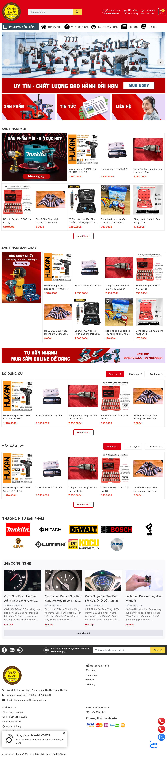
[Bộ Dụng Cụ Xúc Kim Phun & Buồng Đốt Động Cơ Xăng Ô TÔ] (83, 200)
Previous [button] (6, 62)
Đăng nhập (149, 13)
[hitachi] (50, 529)
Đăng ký (158, 650)
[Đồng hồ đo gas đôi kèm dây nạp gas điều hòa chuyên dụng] (115, 200)
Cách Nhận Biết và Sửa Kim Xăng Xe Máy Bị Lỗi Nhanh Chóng (63, 598)
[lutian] (50, 544)
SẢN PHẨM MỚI (14, 129)
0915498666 (112, 13)
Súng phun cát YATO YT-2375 (33, 735)
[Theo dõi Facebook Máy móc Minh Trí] (4, 649)
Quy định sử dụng (11, 726)
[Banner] (28, 107)
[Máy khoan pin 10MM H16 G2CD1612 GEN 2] (83, 149)
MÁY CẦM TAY (13, 446)
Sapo (63, 754)
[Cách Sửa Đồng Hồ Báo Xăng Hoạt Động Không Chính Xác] (22, 580)
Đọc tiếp (8, 624)
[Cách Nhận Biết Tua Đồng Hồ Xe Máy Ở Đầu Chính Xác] (103, 580)
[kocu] (83, 544)
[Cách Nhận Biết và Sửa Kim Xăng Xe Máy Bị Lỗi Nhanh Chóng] (63, 580)
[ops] (116, 544)
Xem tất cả (83, 236)
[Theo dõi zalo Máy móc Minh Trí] (12, 649)
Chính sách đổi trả (11, 721)
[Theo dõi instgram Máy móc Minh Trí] (20, 649)
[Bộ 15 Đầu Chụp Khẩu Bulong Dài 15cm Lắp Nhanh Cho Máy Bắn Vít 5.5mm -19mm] (50, 200)
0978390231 (44, 694)
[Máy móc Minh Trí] (14, 12)
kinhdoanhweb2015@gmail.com (30, 700)
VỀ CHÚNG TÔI (79, 27)
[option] (83, 62)
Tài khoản (150, 10)
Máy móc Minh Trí (95, 712)
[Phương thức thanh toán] (106, 724)
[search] (77, 12)
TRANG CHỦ (54, 27)
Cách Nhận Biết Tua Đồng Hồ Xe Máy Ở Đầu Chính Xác (102, 598)
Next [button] (160, 62)
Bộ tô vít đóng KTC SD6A (114, 168)
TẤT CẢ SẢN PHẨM (108, 27)
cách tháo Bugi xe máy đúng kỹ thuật (144, 598)
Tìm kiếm (91, 670)
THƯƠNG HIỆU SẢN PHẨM (23, 518)
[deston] (149, 529)
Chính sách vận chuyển (14, 716)
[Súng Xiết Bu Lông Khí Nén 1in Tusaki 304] (148, 149)
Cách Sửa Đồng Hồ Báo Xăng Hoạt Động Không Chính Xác (20, 598)
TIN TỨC (133, 27)
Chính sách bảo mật (12, 712)
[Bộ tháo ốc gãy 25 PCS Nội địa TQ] (18, 200)
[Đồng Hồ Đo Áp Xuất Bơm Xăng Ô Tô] (148, 200)
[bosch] (116, 529)
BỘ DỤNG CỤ (12, 373)
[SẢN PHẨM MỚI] (34, 157)
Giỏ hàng (90, 684)
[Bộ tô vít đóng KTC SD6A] (115, 149)
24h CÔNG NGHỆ (17, 563)
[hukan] (18, 544)
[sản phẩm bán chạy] (21, 277)
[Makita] (18, 529)
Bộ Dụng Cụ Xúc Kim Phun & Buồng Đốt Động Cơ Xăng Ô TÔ (83, 222)
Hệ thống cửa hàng (133, 12)
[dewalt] (83, 529)
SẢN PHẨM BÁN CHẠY (19, 247)
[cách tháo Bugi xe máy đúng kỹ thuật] (144, 580)
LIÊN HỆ (152, 27)
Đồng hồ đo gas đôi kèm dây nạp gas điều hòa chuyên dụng (113, 222)
